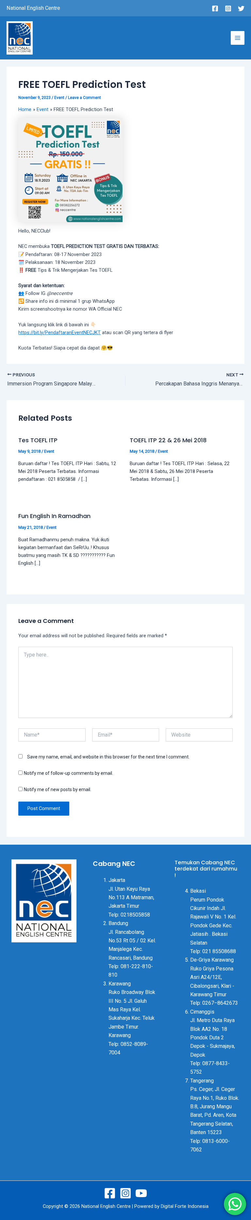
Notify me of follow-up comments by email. (68, 773)
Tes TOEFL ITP (38, 440)
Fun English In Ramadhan (54, 516)
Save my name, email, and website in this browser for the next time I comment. (108, 756)
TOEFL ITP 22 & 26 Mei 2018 (168, 440)
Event (59, 97)
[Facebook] (215, 8)
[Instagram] (228, 8)
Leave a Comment (84, 97)
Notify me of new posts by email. (57, 789)
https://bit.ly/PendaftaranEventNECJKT (59, 332)
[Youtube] (141, 1193)
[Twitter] (241, 8)
